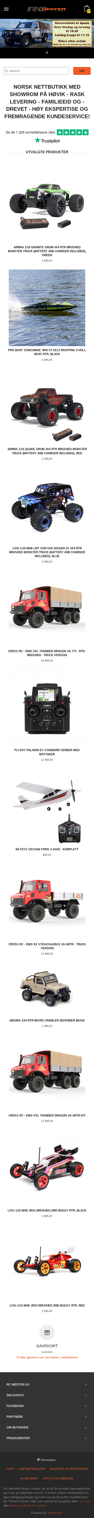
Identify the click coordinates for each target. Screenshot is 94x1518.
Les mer (85, 1501)
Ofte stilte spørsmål (58, 1478)
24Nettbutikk (55, 1512)
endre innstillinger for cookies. (28, 1505)
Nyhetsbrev (29, 1478)
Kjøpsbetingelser (32, 1468)
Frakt (10, 1468)
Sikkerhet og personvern (68, 1468)
